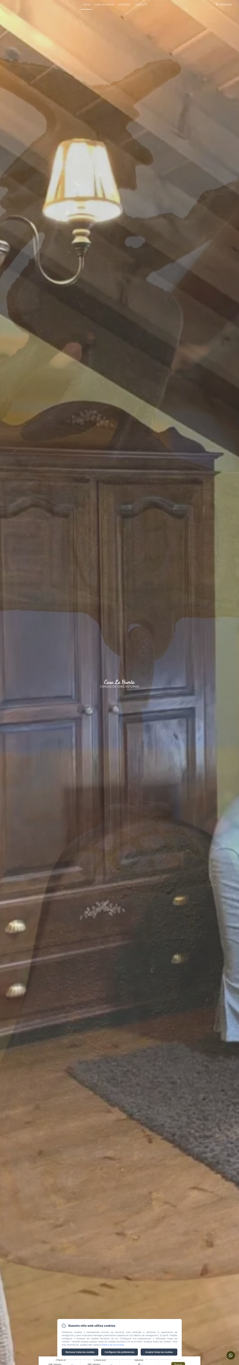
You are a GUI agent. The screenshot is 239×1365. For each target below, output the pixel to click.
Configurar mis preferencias (119, 1352)
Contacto (141, 4)
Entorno (124, 4)
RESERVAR (225, 4)
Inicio (86, 4)
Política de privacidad (112, 1344)
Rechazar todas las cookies (80, 1352)
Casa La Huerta (104, 4)
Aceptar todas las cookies (159, 1352)
